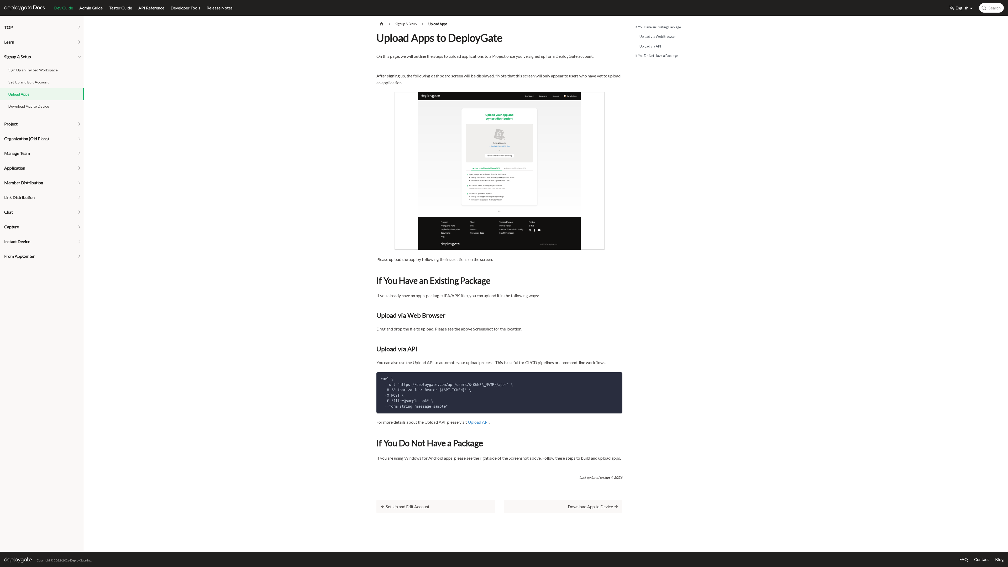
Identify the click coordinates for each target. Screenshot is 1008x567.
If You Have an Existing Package (658, 27)
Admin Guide (91, 7)
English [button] (962, 7)
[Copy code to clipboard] (616, 378)
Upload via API (650, 46)
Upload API (478, 421)
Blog (999, 559)
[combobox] (991, 8)
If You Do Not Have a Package (656, 56)
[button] (42, 27)
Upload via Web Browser (657, 36)
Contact (981, 559)
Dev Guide (63, 7)
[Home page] (381, 24)
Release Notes (220, 7)
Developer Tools (185, 7)
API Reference (151, 7)
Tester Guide (120, 7)
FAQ (963, 559)
